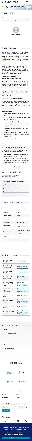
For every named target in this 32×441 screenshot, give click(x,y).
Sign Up (6, 411)
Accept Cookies (16, 438)
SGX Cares (18, 394)
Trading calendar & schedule (10, 333)
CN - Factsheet (8, 188)
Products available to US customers (12, 340)
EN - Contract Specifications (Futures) (14, 191)
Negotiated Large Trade (22, 266)
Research (6, 344)
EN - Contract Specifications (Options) (14, 194)
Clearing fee (7, 337)
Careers (17, 397)
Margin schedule (8, 329)
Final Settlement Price (22, 261)
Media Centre (5, 394)
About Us (4, 392)
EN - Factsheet (8, 184)
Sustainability (5, 397)
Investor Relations (20, 392)
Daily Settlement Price (9, 348)
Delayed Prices (20, 265)
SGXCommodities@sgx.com (8, 176)
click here (21, 434)
